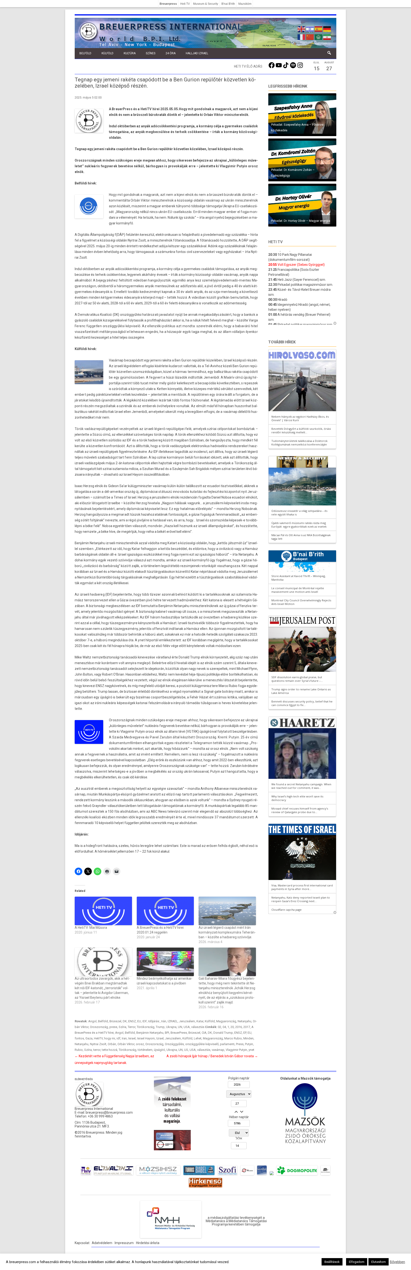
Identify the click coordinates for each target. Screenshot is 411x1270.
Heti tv (275, 242)
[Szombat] (262, 1175)
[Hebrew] (310, 28)
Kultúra (130, 53)
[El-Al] (113, 1175)
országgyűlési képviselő (202, 1044)
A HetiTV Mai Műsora (91, 927)
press (113, 1027)
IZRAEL (173, 1021)
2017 (246, 1027)
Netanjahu (244, 1021)
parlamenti (227, 1044)
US (186, 1050)
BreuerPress (179, 1032)
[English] (301, 28)
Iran (124, 1038)
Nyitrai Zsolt (98, 1044)
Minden (248, 1038)
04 (224, 1027)
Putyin (249, 1044)
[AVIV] (86, 1175)
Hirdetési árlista (147, 1243)
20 (232, 1027)
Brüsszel (115, 1021)
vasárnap (218, 1050)
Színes (150, 53)
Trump (160, 1027)
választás (197, 1027)
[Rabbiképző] (272, 1175)
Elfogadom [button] (356, 1262)
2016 (238, 1027)
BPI (167, 1032)
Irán (163, 1021)
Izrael (160, 1038)
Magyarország (226, 1021)
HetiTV (98, 1038)
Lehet (197, 1038)
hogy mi (109, 1038)
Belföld (85, 53)
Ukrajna (171, 1027)
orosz (140, 1044)
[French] (301, 37)
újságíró (159, 1050)
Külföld (107, 53)
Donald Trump (223, 1032)
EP (244, 1032)
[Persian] (327, 37)
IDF (144, 1021)
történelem (145, 1050)
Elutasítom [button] (378, 1262)
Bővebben (397, 1262)
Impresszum (124, 1243)
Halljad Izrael (197, 53)
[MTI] (247, 1175)
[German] (327, 28)
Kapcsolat (82, 1243)
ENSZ (132, 1021)
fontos (79, 1038)
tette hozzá (109, 1050)
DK (125, 1021)
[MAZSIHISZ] (158, 1175)
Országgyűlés (174, 1044)
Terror (131, 1027)
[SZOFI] (227, 1175)
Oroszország (99, 1027)
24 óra (171, 53)
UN (180, 1027)
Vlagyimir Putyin (236, 1050)
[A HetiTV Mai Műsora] (103, 911)
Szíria (122, 1027)
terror (96, 1050)
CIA (204, 1032)
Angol (92, 1021)
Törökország (145, 1027)
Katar (199, 1021)
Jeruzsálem (187, 1021)
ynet (251, 1050)
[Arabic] (318, 37)
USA (187, 1027)
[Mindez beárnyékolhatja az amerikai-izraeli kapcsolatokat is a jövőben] (165, 962)
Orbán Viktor (125, 1044)
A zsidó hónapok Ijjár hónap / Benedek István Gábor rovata (212, 1056)
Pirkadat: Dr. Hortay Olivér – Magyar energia (300, 220)
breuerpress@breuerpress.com (109, 1112)
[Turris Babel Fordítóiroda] (199, 1175)
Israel (132, 1038)
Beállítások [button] (332, 1262)
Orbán (112, 1044)
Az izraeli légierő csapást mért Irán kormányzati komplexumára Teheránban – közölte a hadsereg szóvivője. (227, 932)
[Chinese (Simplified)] (310, 37)
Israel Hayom (146, 1038)
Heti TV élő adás (248, 66)
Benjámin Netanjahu (149, 1032)
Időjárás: (154, 1021)
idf (118, 1038)
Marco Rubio (233, 1038)
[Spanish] (318, 28)
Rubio (79, 1050)
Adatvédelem (102, 1243)
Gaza (89, 1038)
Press (240, 1044)
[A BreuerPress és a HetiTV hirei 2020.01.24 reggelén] (165, 911)
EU (139, 1021)
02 (219, 1027)
